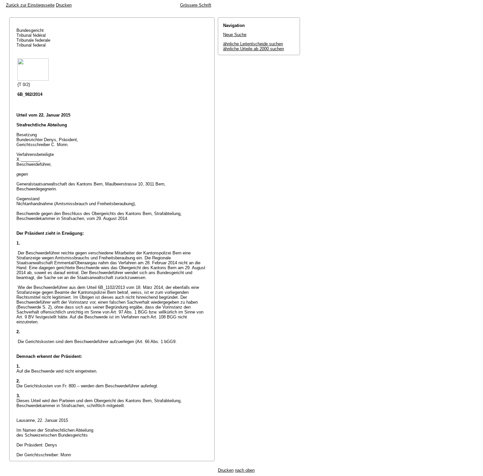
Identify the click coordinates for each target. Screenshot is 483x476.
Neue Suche (234, 34)
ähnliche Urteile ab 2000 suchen (253, 48)
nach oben (245, 470)
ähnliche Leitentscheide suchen (253, 43)
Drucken (64, 5)
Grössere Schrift (195, 5)
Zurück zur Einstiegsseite (30, 5)
